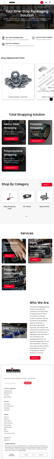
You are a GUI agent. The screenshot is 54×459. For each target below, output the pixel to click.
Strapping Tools (8, 391)
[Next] (51, 99)
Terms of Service (8, 423)
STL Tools (6, 395)
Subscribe (27, 382)
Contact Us (6, 410)
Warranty (6, 419)
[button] (4, 2)
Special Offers (7, 397)
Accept (26, 454)
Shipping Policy (8, 427)
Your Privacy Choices (9, 433)
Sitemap (6, 431)
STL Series (27, 206)
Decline (41, 454)
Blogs (5, 429)
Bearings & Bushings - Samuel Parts (18, 97)
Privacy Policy (22, 450)
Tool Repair (7, 408)
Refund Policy (7, 425)
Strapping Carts (8, 393)
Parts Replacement (9, 406)
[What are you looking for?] (41, 2)
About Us (34, 358)
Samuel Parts (44, 206)
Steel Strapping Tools (9, 207)
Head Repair (7, 404)
